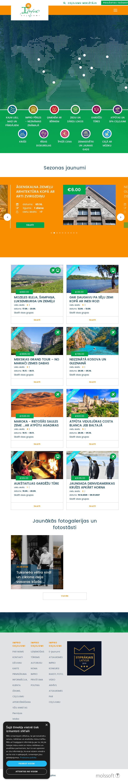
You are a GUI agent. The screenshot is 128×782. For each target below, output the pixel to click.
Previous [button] (7, 217)
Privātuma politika (28, 757)
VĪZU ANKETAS (19, 708)
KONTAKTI (17, 657)
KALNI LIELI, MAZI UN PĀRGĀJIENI (12, 121)
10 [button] (76, 232)
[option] (63, 206)
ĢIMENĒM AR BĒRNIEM (54, 120)
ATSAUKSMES (56, 657)
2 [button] (54, 232)
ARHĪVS (53, 685)
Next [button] (120, 217)
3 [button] (57, 232)
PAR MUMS (18, 652)
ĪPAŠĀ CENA (65, 142)
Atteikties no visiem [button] (27, 771)
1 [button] (51, 232)
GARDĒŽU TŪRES (96, 120)
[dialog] (26, 750)
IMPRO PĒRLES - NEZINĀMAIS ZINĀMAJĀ (33, 121)
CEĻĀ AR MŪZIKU (107, 144)
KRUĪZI (22, 142)
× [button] (46, 725)
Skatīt (30, 225)
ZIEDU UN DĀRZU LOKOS (75, 120)
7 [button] (68, 232)
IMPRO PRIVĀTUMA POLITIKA (37, 679)
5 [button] (62, 232)
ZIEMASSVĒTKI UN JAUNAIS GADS (86, 146)
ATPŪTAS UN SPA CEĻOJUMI (117, 120)
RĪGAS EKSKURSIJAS (43, 144)
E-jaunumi (54, 652)
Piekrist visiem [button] (27, 763)
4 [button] (59, 232)
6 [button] (65, 232)
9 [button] (73, 232)
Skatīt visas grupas (24, 313)
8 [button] (71, 232)
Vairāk (64, 596)
